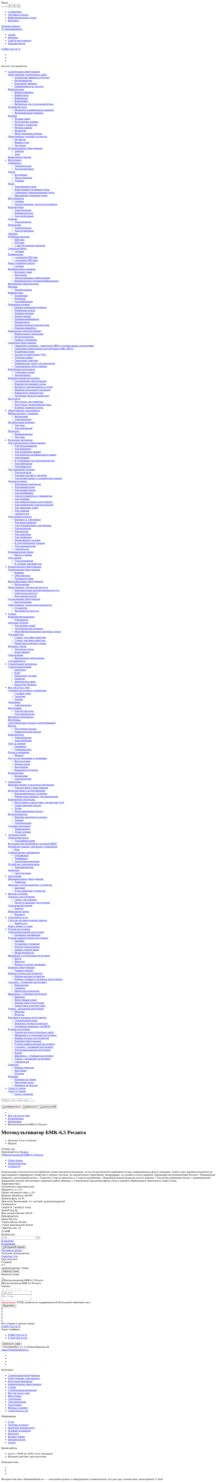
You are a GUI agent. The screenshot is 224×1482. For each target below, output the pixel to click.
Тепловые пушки (24, 578)
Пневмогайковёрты (25, 328)
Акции (12, 34)
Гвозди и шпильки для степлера (32, 902)
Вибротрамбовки (24, 92)
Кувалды (19, 1014)
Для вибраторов (23, 463)
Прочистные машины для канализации (36, 796)
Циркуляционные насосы (28, 811)
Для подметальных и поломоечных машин (38, 478)
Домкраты (20, 882)
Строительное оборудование (24, 1375)
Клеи (17, 672)
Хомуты (18, 908)
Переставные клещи (25, 999)
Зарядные (19, 887)
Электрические (22, 166)
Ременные (20, 298)
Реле (17, 849)
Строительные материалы (22, 1390)
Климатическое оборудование (24, 1384)
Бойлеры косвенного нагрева (30, 817)
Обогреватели (22, 575)
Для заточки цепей (24, 625)
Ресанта (24, 1152)
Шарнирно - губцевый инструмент (34, 1055)
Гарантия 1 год (9, 1256)
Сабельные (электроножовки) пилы (34, 192)
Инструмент (15, 1396)
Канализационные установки (30, 793)
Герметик (19, 678)
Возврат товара (16, 1436)
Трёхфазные (21, 858)
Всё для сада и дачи (19, 1115)
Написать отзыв (10, 1271)
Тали (17, 154)
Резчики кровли (23, 127)
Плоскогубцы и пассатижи (29, 1002)
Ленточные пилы (24, 649)
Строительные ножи (25, 1020)
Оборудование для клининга (24, 1378)
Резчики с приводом (25, 124)
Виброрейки (21, 101)
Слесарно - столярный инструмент (33, 1047)
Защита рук (20, 923)
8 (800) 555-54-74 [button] (10, 1326)
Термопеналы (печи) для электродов (34, 363)
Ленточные (20, 275)
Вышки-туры (21, 142)
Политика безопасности (21, 1427)
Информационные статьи (22, 17)
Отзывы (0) (14, 1166)
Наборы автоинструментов (29, 976)
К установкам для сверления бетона (34, 460)
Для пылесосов (22, 472)
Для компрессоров (24, 487)
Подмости (20, 139)
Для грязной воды (24, 714)
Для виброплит (22, 466)
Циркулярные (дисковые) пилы (32, 189)
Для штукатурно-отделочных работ (34, 1032)
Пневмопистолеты (24, 310)
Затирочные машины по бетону (32, 77)
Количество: (8, 1234)
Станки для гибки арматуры (30, 637)
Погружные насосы (25, 728)
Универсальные (23, 289)
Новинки (13, 37)
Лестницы (20, 145)
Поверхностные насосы (27, 731)
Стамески (19, 988)
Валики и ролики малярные (30, 964)
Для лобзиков (22, 498)
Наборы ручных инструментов (31, 1038)
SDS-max (19, 239)
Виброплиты (21, 95)
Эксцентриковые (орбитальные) (32, 277)
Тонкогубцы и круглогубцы (30, 1005)
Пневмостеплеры (24, 313)
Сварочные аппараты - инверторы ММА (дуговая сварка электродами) (54, 345)
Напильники (21, 985)
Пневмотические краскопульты (31, 325)
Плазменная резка (24, 351)
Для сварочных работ (26, 507)
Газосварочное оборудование (30, 366)
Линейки (19, 940)
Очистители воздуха (25, 593)
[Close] (2, 1278)
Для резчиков (21, 457)
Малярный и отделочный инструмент (35, 1035)
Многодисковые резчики (28, 133)
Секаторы (19, 696)
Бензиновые (21, 416)
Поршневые (21, 295)
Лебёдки (19, 151)
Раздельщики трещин (26, 121)
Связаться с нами (11, 1344)
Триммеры (20, 746)
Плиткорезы (21, 619)
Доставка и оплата (18, 14)
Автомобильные (23, 301)
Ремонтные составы (25, 675)
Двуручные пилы (24, 1082)
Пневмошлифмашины (26, 319)
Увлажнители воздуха (26, 610)
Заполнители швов (25, 681)
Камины (19, 572)
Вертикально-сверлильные (29, 658)
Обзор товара (15, 1160)
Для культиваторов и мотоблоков (32, 525)
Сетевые (19, 201)
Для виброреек (22, 448)
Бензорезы (20, 130)
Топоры (18, 699)
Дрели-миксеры (23, 177)
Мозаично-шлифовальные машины (34, 110)
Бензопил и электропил (27, 519)
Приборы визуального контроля (32, 389)
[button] (10, 49)
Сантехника (14, 1399)
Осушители (20, 608)
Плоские (19, 1073)
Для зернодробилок (25, 522)
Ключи (18, 1052)
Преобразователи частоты (28, 86)
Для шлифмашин (23, 493)
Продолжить (9, 1305)
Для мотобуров (22, 528)
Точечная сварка (23, 357)
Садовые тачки (22, 693)
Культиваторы (16, 1118)
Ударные (19, 180)
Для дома (19, 437)
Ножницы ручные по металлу (31, 1023)
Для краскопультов (24, 490)
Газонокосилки (22, 749)
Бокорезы (19, 996)
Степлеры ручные (24, 372)
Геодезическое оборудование (30, 381)
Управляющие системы (27, 540)
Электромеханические (27, 861)
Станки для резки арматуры (30, 640)
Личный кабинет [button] (10, 26)
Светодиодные (22, 873)
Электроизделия (17, 1401)
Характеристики (17, 1163)
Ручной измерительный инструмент (34, 1044)
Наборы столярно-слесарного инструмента (38, 979)
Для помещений (23, 428)
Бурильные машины (25, 83)
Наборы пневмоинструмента (30, 307)
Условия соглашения (19, 1430)
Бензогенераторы (24, 336)
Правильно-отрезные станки (30, 643)
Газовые (19, 820)
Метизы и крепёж (18, 1407)
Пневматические (23, 213)
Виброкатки (21, 98)
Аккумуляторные (24, 168)
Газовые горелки (23, 970)
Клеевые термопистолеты (28, 407)
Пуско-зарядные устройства (30, 890)
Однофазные (21, 855)
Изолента (19, 914)
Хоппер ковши (22, 316)
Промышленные (23, 434)
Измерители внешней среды (30, 384)
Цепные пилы (22, 764)
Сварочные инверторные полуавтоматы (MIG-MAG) (44, 348)
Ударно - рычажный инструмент (32, 1058)
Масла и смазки (23, 554)
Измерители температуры (28, 392)
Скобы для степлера (25, 899)
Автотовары (15, 1404)
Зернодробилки (23, 740)
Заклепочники (22, 375)
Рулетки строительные (27, 946)
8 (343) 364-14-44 (17, 1337)
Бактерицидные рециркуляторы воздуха (36, 590)
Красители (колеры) (25, 684)
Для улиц (19, 425)
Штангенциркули (24, 952)
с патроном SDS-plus (26, 257)
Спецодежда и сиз (18, 1410)
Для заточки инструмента (28, 628)
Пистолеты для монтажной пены (32, 404)
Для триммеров (23, 537)
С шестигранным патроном (29, 245)
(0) (13, 1149)
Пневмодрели (22, 322)
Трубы (18, 808)
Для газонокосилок (25, 546)
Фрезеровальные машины (28, 112)
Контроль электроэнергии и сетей (33, 387)
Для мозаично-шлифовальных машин (35, 454)
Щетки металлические (27, 991)
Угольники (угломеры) (27, 943)
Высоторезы (21, 767)
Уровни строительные (26, 949)
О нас (11, 1421)
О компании (15, 11)
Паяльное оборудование (27, 1041)
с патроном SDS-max (26, 260)
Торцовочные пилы (25, 186)
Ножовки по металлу (26, 1085)
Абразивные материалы (27, 484)
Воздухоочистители (25, 596)
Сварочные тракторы (26, 360)
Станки (12, 1387)
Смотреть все (21, 513)
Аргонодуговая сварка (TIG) (30, 354)
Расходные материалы (20, 1381)
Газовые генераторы (25, 339)
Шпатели (19, 961)
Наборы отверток (24, 1067)
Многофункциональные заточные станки (37, 631)
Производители (16, 43)
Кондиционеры (23, 602)
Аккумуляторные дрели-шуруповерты (35, 204)
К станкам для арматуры (28, 563)
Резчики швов (22, 118)
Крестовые (20, 1070)
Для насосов (21, 531)
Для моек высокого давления (30, 475)
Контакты (13, 20)
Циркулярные (22, 652)
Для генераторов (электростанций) (33, 504)
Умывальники (22, 829)
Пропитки (20, 669)
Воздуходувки (22, 761)
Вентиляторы (22, 584)
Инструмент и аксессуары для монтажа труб (39, 802)
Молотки (19, 1011)
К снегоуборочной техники (29, 543)
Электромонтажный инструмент (32, 1050)
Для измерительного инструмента (33, 501)
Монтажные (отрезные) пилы (30, 195)
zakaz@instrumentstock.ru (15, 1349)
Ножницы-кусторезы (26, 770)
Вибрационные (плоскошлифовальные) (36, 280)
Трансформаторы (24, 867)
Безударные (20, 174)
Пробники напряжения (27, 935)
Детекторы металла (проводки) (31, 395)
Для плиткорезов (23, 560)
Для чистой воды (24, 711)
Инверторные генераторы (28, 333)
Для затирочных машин (27, 451)
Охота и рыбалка (23, 1094)
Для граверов (21, 510)
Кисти (17, 958)
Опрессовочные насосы (27, 805)
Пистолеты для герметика (28, 401)
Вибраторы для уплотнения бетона (34, 104)
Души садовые (22, 831)
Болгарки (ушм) (23, 272)
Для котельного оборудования (31, 787)
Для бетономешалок (25, 445)
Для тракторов (22, 534)
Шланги (19, 755)
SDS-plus (19, 242)
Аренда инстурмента (19, 40)
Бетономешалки (23, 80)
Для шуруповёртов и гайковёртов (33, 496)
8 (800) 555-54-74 (17, 1335)
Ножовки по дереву (25, 1079)
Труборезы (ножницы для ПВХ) (32, 1026)
